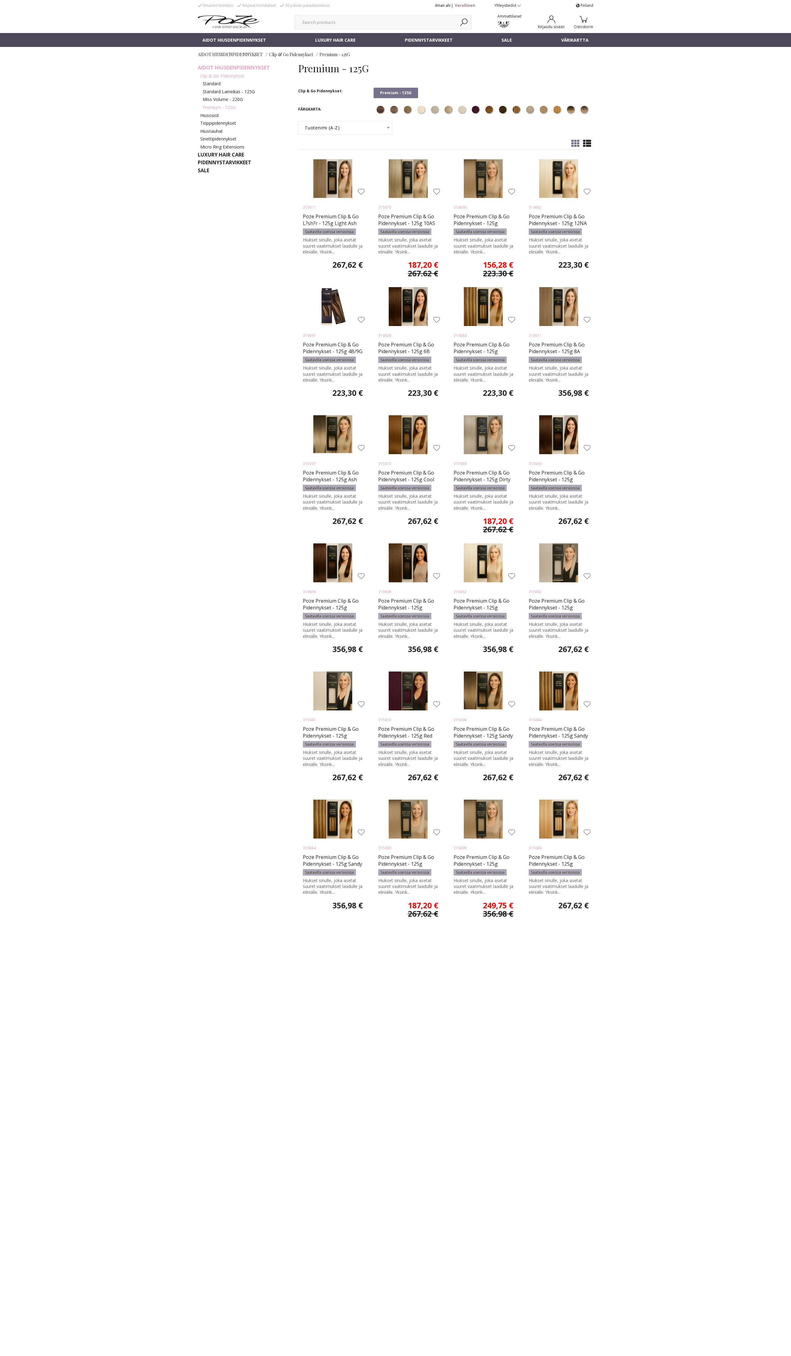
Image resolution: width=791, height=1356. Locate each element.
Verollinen (465, 5)
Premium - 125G (334, 54)
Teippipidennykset (218, 123)
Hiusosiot (209, 115)
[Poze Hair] (229, 21)
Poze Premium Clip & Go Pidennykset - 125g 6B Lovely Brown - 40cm (406, 351)
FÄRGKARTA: (310, 109)
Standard (212, 83)
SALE (506, 40)
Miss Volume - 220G (223, 99)
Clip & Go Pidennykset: (320, 91)
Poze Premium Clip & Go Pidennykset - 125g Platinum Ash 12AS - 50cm (558, 607)
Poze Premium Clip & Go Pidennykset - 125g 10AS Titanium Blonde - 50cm (406, 223)
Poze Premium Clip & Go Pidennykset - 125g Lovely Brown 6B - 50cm (557, 479)
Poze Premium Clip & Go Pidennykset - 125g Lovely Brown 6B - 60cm (331, 607)
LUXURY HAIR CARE (335, 40)
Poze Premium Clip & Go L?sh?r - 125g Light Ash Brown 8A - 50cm (331, 223)
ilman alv (442, 5)
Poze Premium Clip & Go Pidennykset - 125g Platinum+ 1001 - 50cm (331, 736)
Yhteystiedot (505, 5)
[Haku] (464, 22)
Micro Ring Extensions (222, 147)
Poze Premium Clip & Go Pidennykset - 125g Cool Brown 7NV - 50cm (406, 479)
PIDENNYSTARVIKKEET (429, 40)
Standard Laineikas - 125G (229, 91)
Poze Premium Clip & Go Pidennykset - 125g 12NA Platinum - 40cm (558, 223)
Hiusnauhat (211, 131)
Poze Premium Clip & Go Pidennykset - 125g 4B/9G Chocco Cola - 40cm (332, 351)
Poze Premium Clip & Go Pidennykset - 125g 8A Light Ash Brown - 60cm (557, 351)
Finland (586, 5)
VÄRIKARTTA (575, 40)
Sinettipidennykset (218, 139)
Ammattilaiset (509, 16)
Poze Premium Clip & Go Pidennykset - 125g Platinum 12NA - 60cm (482, 607)
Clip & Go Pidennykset (291, 54)
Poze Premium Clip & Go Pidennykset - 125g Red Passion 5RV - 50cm (406, 736)
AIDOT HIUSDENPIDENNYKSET (234, 40)
